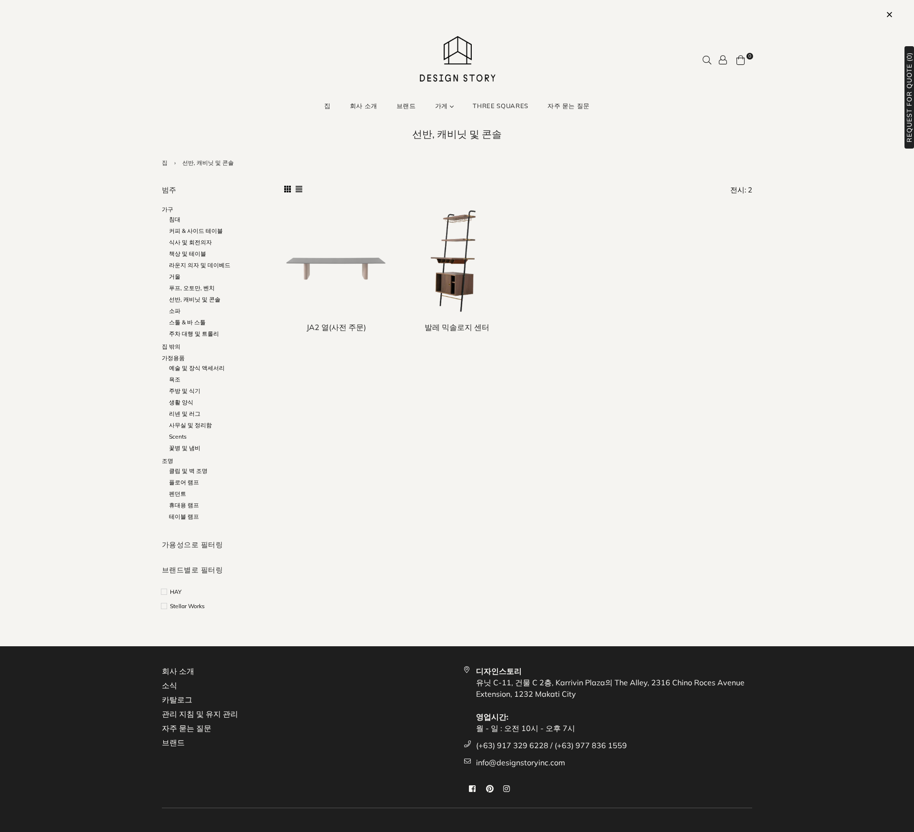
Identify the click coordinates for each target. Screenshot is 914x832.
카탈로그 (177, 699)
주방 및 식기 (184, 390)
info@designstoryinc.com (520, 762)
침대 (174, 219)
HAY (175, 591)
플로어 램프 (184, 482)
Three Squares (500, 106)
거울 (174, 276)
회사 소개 (364, 106)
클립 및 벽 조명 (188, 470)
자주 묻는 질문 (568, 106)
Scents (178, 436)
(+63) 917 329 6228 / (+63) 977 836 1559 (551, 745)
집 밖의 (171, 346)
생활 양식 (181, 402)
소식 (169, 685)
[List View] (299, 189)
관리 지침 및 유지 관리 (200, 714)
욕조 (174, 379)
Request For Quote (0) (909, 97)
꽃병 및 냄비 (184, 447)
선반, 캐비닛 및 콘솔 (194, 299)
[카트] (740, 59)
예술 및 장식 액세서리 (197, 367)
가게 (442, 106)
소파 (174, 310)
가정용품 (173, 357)
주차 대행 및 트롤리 (194, 333)
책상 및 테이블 (187, 253)
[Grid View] (287, 189)
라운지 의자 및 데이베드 (199, 265)
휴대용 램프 (184, 505)
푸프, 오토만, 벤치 (192, 287)
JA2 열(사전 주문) (336, 327)
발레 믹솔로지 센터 (457, 327)
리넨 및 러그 (184, 413)
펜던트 (177, 493)
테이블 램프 (184, 516)
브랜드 (406, 106)
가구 (167, 209)
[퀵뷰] (378, 230)
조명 (167, 460)
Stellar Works (187, 606)
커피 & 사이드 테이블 (196, 230)
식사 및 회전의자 (190, 242)
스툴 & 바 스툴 (187, 322)
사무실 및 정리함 (190, 425)
